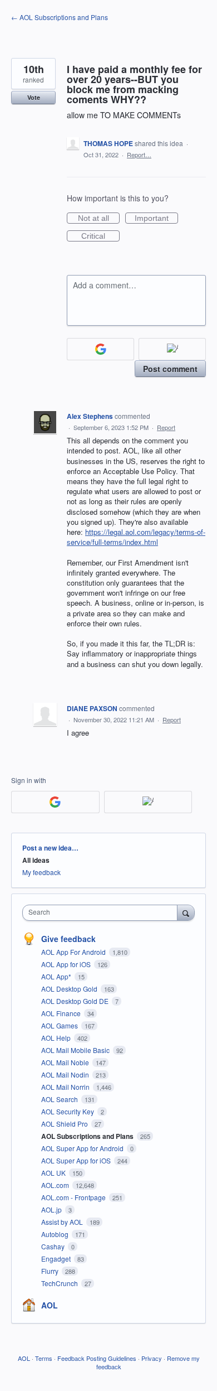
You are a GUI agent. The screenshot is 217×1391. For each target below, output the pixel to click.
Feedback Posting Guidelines (96, 1358)
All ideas (36, 860)
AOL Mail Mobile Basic (76, 1050)
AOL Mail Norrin (66, 1086)
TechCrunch (60, 1283)
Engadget (56, 1258)
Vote (33, 97)
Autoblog (55, 1234)
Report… (139, 154)
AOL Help (56, 1037)
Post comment (170, 368)
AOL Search (60, 1099)
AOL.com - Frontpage (74, 1197)
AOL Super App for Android (83, 1148)
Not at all (99, 219)
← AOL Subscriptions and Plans (59, 17)
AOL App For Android (74, 952)
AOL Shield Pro (65, 1123)
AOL (49, 1305)
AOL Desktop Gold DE (75, 1001)
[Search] (186, 912)
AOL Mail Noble (66, 1062)
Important (156, 219)
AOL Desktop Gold (70, 988)
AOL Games (60, 1025)
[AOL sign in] (172, 349)
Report (166, 427)
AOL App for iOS (66, 964)
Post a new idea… (50, 848)
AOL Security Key (68, 1111)
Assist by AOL (63, 1221)
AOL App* (57, 976)
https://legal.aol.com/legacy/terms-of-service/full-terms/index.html (136, 537)
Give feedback (68, 938)
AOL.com (56, 1185)
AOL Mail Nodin (66, 1074)
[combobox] (102, 912)
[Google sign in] (100, 349)
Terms (43, 1358)
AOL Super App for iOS (76, 1160)
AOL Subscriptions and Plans (88, 1136)
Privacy (151, 1358)
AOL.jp (52, 1209)
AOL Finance (61, 1013)
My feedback (41, 872)
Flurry (50, 1271)
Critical (100, 236)
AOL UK (54, 1172)
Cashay (53, 1246)
